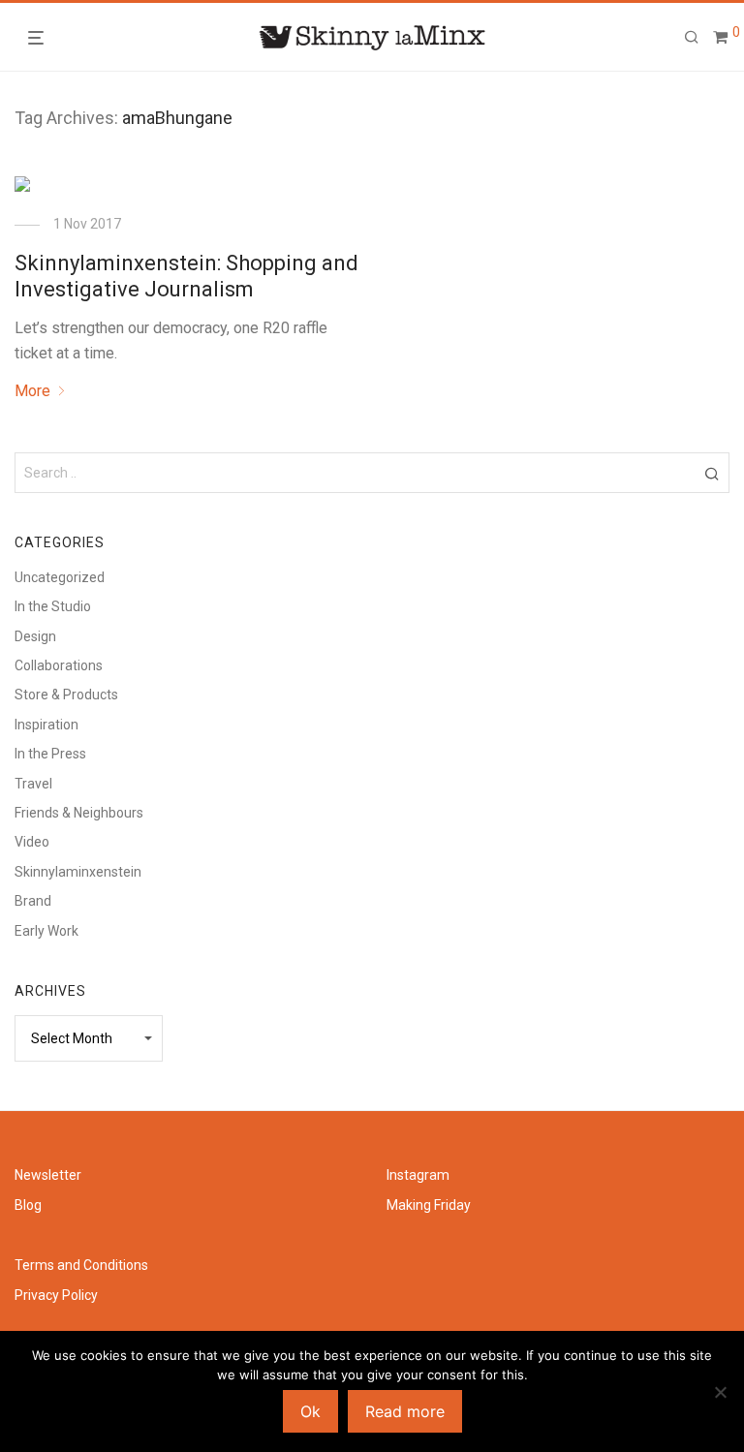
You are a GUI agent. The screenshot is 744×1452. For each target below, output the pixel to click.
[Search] (691, 37)
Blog (28, 1205)
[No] (719, 1392)
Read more (405, 1411)
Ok (310, 1411)
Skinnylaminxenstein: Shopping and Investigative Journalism (186, 275)
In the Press (50, 753)
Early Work (46, 931)
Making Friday (429, 1205)
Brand (33, 901)
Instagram (418, 1175)
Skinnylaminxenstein (78, 872)
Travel (33, 783)
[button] (711, 472)
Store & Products (66, 694)
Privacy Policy (56, 1295)
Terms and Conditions (81, 1265)
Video (32, 842)
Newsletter (48, 1175)
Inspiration (46, 724)
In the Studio (53, 606)
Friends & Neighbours (79, 812)
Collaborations (59, 665)
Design (35, 636)
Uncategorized (60, 577)
